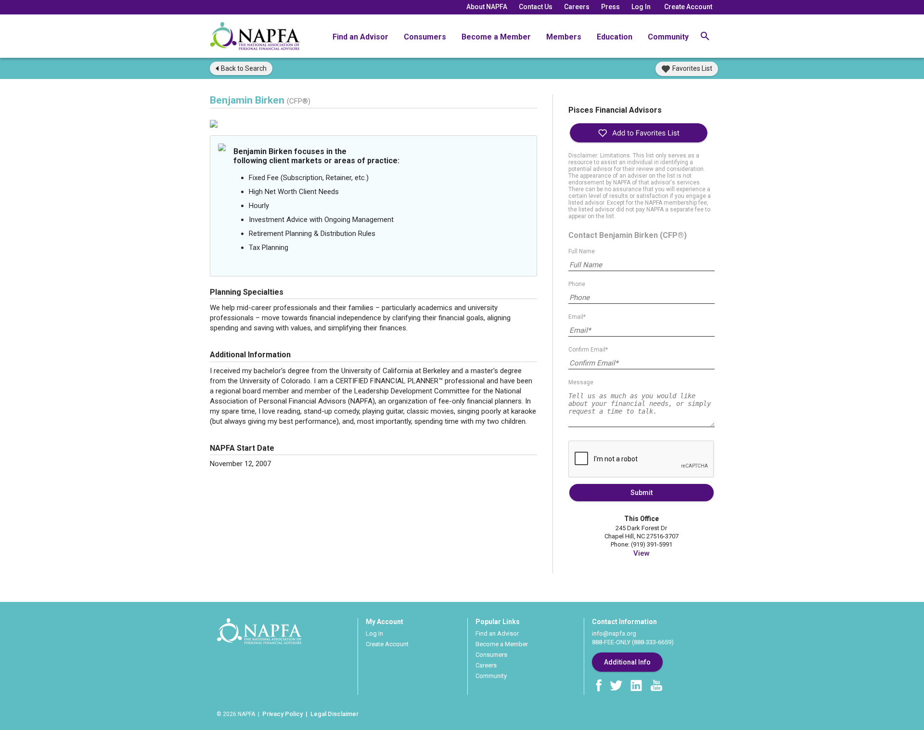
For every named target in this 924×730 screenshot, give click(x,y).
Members (563, 36)
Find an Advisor (360, 36)
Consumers (425, 36)
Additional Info (627, 662)
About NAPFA (486, 7)
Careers (577, 7)
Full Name (581, 251)
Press (610, 7)
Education (614, 36)
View (641, 553)
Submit (641, 492)
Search (244, 68)
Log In (641, 7)
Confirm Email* (588, 349)
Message (580, 382)
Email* (577, 316)
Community (668, 36)
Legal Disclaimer (334, 713)
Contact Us (535, 7)
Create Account (688, 7)
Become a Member (496, 36)
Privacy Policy (282, 713)
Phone (576, 284)
